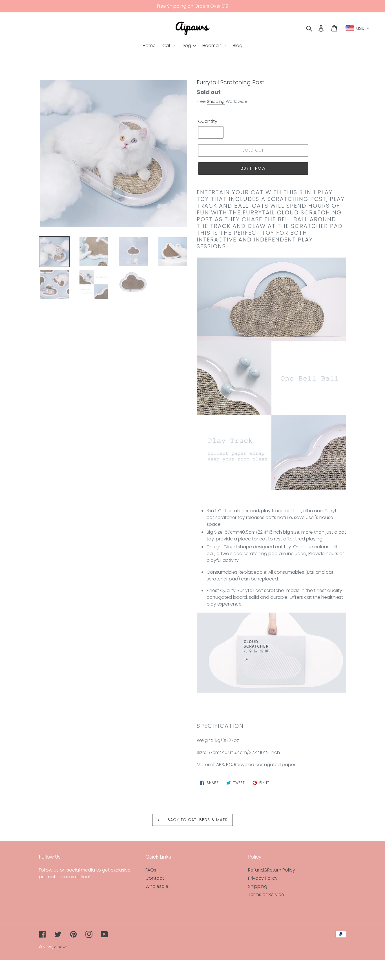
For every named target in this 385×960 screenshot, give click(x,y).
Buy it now (253, 168)
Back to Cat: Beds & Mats (196, 819)
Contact (154, 878)
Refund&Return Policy (271, 870)
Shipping (216, 101)
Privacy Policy (263, 878)
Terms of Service (266, 894)
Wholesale (156, 886)
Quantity (207, 121)
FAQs (150, 870)
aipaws (61, 947)
